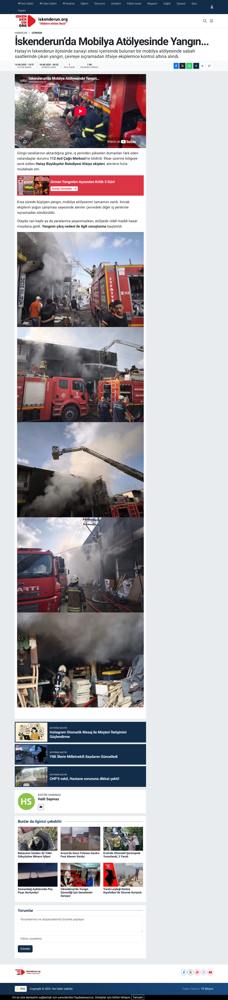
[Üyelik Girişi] (210, 7)
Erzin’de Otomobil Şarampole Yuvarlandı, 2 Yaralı (121, 854)
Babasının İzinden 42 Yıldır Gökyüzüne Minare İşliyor (35, 854)
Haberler (21, 32)
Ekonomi (99, 3)
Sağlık (167, 3)
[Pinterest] (197, 972)
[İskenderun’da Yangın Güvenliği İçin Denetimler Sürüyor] (80, 874)
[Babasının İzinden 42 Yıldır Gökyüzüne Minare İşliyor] (38, 838)
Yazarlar (70, 3)
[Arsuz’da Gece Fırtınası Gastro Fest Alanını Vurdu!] (80, 838)
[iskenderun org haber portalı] (42, 21)
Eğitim (84, 3)
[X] (190, 972)
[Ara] (205, 21)
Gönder (25, 948)
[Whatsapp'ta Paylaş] (189, 66)
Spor (194, 3)
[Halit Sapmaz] (26, 801)
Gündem (116, 3)
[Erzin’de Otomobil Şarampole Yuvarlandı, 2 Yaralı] (123, 838)
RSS (22, 988)
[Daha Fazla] (196, 66)
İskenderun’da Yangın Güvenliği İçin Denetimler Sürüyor (77, 892)
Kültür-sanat (134, 3)
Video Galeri (49, 3)
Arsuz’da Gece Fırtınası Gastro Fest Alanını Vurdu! (80, 854)
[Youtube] (210, 972)
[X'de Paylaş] (182, 66)
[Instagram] (204, 972)
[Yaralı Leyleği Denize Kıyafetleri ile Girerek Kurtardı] (123, 874)
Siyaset (181, 3)
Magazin (152, 3)
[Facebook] (184, 972)
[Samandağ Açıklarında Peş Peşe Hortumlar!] (38, 874)
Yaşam (22, 10)
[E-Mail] (41, 807)
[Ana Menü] (211, 21)
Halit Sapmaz (48, 799)
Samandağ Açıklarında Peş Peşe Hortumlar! (35, 890)
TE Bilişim (207, 988)
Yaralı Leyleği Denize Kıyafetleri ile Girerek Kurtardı (122, 890)
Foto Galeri (26, 3)
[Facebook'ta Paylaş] (176, 66)
